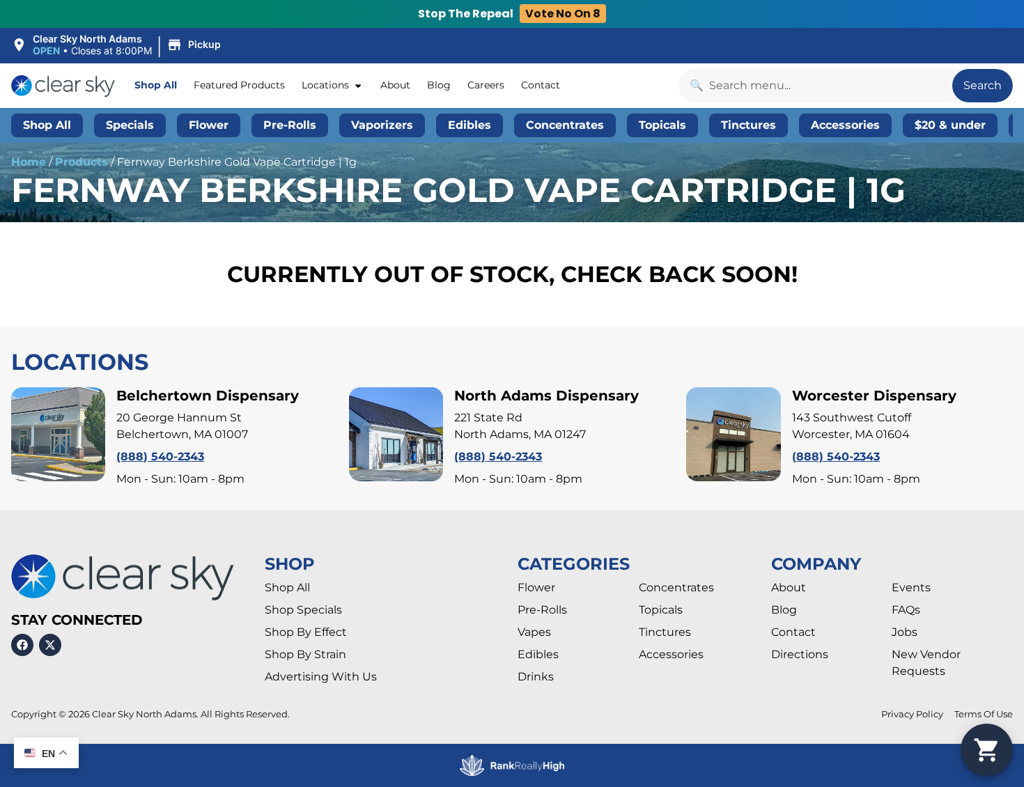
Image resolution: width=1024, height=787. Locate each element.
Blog (439, 85)
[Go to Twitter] (50, 645)
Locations (325, 85)
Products (81, 162)
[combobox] (815, 85)
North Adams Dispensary (546, 395)
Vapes (534, 632)
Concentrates (676, 587)
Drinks (536, 676)
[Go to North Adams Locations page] (396, 434)
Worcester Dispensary (874, 395)
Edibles (538, 654)
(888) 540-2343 (160, 456)
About (395, 85)
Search (982, 85)
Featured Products (239, 85)
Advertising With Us (321, 676)
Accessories (671, 654)
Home (28, 162)
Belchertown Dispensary (207, 395)
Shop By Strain (305, 654)
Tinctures (665, 632)
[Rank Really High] (512, 766)
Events (911, 587)
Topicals (661, 609)
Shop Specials (303, 609)
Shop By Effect (306, 632)
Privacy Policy (912, 714)
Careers (485, 85)
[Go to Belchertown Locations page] (58, 434)
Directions (799, 654)
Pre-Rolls (542, 609)
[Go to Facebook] (22, 645)
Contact (540, 85)
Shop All (155, 85)
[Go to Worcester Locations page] (733, 434)
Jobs (904, 632)
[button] (118, 45)
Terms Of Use (983, 714)
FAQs (906, 609)
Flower (536, 587)
